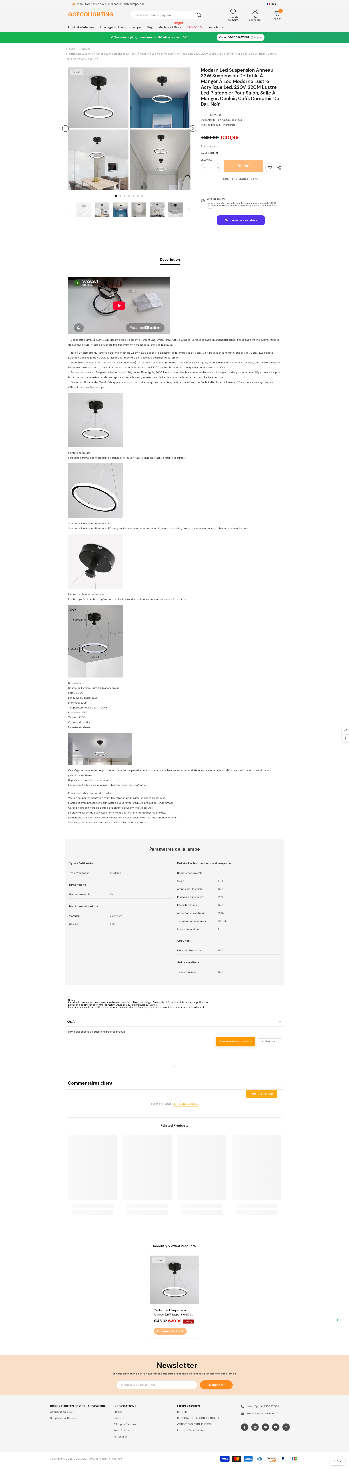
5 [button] (133, 196)
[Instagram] (255, 1427)
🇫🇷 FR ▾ (271, 4)
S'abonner (216, 1385)
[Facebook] (244, 1427)
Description (170, 259)
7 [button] (142, 196)
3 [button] (125, 196)
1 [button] (116, 196)
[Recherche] (167, 15)
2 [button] (120, 196)
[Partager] (277, 168)
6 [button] (138, 196)
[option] (98, 128)
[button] (65, 128)
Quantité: (206, 160)
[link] (269, 167)
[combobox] (162, 15)
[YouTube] (276, 1427)
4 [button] (129, 196)
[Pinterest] (265, 1427)
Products (84, 48)
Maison (70, 48)
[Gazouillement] (286, 1427)
